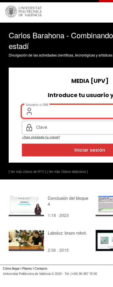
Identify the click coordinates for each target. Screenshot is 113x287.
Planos (27, 268)
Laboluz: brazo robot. (67, 233)
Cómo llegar (11, 268)
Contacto (40, 268)
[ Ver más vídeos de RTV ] (27, 171)
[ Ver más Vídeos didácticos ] (67, 171)
